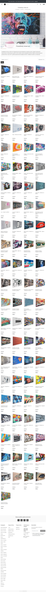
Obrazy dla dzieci (3, 529)
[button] (44, 4)
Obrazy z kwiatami (3, 540)
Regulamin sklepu (11, 530)
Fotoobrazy (22, 9)
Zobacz (2, 101)
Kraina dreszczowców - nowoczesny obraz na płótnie (39, 174)
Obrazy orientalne (3, 575)
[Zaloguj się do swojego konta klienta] (40, 4)
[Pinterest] (24, 520)
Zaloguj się (17, 527)
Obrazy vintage (3, 578)
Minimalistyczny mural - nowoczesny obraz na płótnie (39, 213)
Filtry (2, 62)
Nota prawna (10, 532)
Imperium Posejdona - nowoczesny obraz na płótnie (39, 155)
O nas (9, 527)
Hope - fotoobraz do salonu (16, 134)
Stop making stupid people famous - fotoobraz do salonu (5, 368)
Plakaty (2, 557)
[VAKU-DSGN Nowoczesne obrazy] (6, 4)
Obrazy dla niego (3, 559)
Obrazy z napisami (3, 552)
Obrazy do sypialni (3, 532)
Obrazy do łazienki (3, 573)
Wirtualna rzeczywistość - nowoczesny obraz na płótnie (5, 465)
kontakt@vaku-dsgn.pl (26, 537)
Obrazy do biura (3, 562)
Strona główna (17, 9)
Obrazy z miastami (3, 544)
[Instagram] (27, 520)
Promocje (2, 586)
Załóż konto (18, 529)
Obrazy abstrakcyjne (4, 527)
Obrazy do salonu (3, 530)
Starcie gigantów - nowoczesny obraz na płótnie (39, 348)
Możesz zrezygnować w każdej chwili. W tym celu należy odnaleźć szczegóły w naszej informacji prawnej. (38, 534)
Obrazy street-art (3, 576)
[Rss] (21, 520)
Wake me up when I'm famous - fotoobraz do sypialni (16, 445)
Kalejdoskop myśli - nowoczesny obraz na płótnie (4, 174)
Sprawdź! (36, 1)
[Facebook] (19, 520)
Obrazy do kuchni (3, 565)
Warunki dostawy (11, 529)
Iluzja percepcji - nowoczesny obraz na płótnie (16, 155)
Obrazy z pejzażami (4, 554)
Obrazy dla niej (3, 560)
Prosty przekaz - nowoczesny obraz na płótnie (27, 310)
